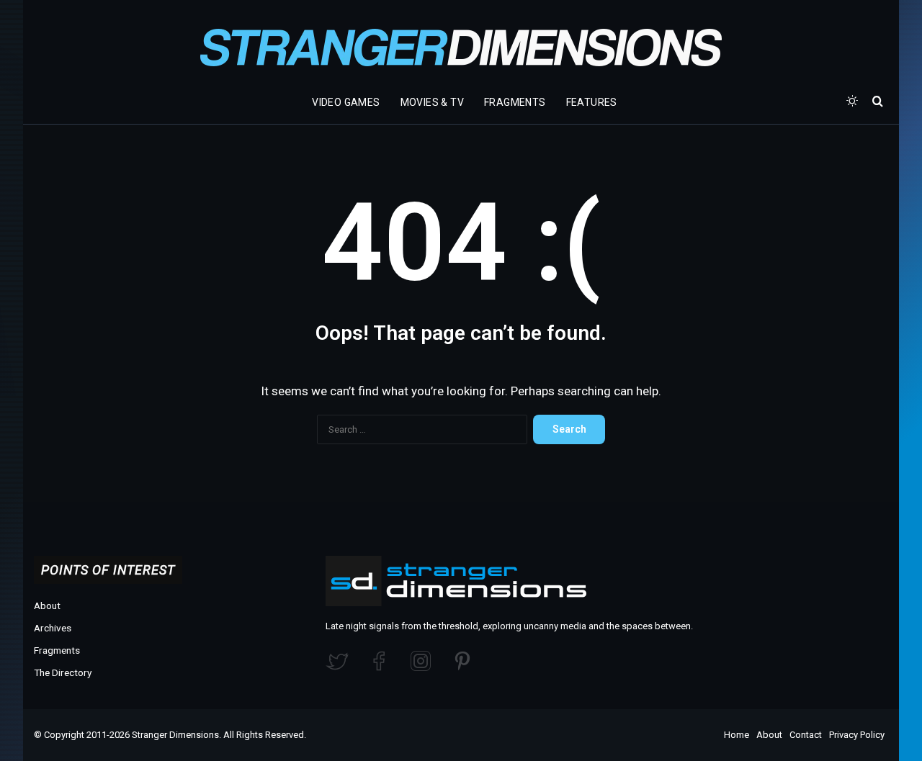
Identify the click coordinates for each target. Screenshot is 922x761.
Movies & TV (432, 102)
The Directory (62, 672)
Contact (805, 734)
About (47, 605)
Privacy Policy (857, 734)
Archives (52, 628)
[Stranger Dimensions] (461, 47)
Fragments (515, 102)
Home (736, 734)
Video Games (346, 102)
